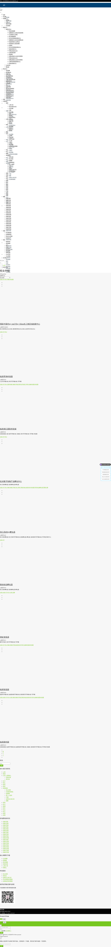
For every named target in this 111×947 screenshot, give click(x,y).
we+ (7, 85)
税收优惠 (8, 268)
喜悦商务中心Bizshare (14, 43)
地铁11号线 (8, 216)
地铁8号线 (8, 207)
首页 (4, 5)
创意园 (4, 18)
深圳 (7, 193)
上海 (4, 772)
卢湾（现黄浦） (9, 119)
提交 (2, 946)
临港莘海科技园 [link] (6, 376)
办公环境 (8, 254)
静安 (7, 124)
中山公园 (11, 137)
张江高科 (11, 166)
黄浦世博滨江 (12, 125)
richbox (11, 54)
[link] (22, 320)
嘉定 (7, 176)
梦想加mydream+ (10, 92)
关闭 (4, 919)
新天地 (10, 122)
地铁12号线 (8, 218)
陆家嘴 (10, 160)
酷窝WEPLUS (9, 81)
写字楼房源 (8, 245)
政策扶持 (28, 487)
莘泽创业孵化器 (39, 487)
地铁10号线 (8, 214)
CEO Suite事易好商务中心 (15, 38)
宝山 (7, 178)
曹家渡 (10, 130)
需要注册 (45, 487)
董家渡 (10, 115)
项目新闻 (8, 259)
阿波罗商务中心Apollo (14, 41)
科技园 (7, 17)
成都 (7, 194)
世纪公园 (11, 157)
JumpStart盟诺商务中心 (15, 61)
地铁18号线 (8, 239)
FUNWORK (8, 85)
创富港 (10, 45)
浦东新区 (8, 155)
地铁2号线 (8, 200)
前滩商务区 (11, 162)
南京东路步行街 (12, 114)
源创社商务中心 (12, 49)
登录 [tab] (5, 922)
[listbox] (5, 277)
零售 (4, 103)
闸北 (7, 139)
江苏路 (10, 135)
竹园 (10, 173)
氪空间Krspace (9, 76)
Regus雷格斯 (12, 31)
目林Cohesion (12, 52)
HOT (4, 279)
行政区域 (5, 107)
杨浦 (7, 161)
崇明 (7, 180)
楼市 (7, 261)
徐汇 (7, 157)
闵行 (4, 808)
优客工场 (8, 74)
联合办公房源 (9, 236)
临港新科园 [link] (4, 742)
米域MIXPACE (9, 77)
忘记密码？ (8, 931)
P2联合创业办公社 (13, 50)
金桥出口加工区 (12, 177)
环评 (27, 384)
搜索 (2, 765)
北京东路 (11, 108)
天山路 (10, 140)
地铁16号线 (8, 225)
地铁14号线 (8, 221)
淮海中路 (11, 121)
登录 (2, 932)
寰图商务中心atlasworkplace (16, 40)
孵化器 (7, 67)
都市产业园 (8, 23)
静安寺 (10, 128)
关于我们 (5, 257)
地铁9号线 (8, 212)
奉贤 (7, 175)
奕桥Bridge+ (9, 94)
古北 (10, 155)
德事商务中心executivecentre (16, 32)
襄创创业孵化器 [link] (6, 584)
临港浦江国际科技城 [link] (8, 429)
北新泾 (10, 150)
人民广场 (11, 104)
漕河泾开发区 (22, 384)
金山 (7, 184)
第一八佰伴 (11, 164)
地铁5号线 (8, 205)
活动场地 (8, 22)
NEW (6, 279)
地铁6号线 (8, 209)
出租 (1, 279)
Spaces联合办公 (10, 90)
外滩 (10, 110)
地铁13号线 (8, 230)
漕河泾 (5, 875)
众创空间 (8, 65)
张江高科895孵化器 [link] (7, 532)
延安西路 (11, 152)
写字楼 (4, 9)
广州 (7, 191)
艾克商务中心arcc (13, 34)
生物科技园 (31, 384)
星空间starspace (10, 88)
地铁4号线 (8, 203)
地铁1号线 (8, 198)
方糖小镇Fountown (10, 79)
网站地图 (2, 909)
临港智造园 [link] (4, 689)
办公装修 (8, 272)
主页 (4, 265)
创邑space (8, 100)
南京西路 (11, 134)
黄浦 (7, 110)
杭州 (7, 197)
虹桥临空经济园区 (13, 154)
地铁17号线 (8, 227)
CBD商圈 (5, 858)
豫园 (10, 113)
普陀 (7, 173)
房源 (4, 242)
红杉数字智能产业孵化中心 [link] (11, 481)
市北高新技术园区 (8, 879)
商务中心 (5, 27)
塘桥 (10, 175)
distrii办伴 (8, 72)
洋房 (7, 19)
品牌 (8, 384)
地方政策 (8, 266)
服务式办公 (8, 29)
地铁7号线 (8, 211)
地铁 (4, 205)
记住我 (3, 931)
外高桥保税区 (12, 179)
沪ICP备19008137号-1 (5, 911)
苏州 (7, 185)
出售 (1, 592)
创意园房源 (8, 247)
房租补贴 (23, 487)
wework (8, 70)
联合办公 (5, 68)
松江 (7, 182)
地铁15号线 (8, 223)
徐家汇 (5, 867)
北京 (7, 187)
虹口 (7, 159)
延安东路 (11, 119)
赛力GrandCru (12, 36)
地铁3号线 (8, 202)
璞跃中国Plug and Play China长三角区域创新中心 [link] (20, 324)
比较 (1, 919)
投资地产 (8, 264)
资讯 (4, 254)
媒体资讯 (8, 257)
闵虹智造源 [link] (4, 637)
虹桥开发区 (11, 139)
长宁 (7, 141)
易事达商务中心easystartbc (16, 56)
